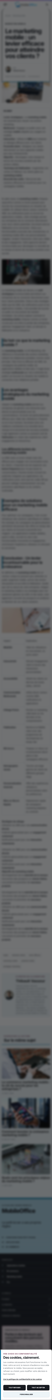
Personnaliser (26, 1394)
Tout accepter (38, 1388)
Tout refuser (14, 1388)
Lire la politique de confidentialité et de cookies (22, 1379)
